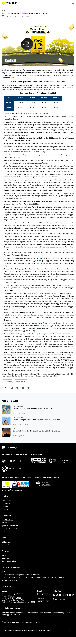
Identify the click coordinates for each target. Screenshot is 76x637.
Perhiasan (5, 509)
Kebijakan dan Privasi (9, 528)
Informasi (5, 523)
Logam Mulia (6, 504)
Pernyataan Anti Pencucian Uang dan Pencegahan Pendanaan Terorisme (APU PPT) (33, 577)
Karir (3, 531)
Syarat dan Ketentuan (10, 526)
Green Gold (6, 558)
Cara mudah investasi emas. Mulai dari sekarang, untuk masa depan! (27, 630)
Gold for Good (7, 555)
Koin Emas (5, 506)
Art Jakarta (6, 542)
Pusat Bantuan (7, 520)
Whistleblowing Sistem (10, 580)
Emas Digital (6, 501)
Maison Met (6, 545)
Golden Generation (9, 561)
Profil (4, 572)
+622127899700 (43, 601)
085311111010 (15, 615)
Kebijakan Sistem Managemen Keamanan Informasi (21, 575)
